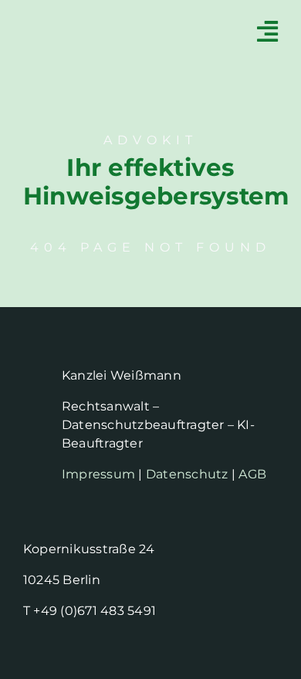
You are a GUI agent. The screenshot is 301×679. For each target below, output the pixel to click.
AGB (252, 474)
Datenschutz (187, 474)
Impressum (98, 474)
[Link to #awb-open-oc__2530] (267, 31)
